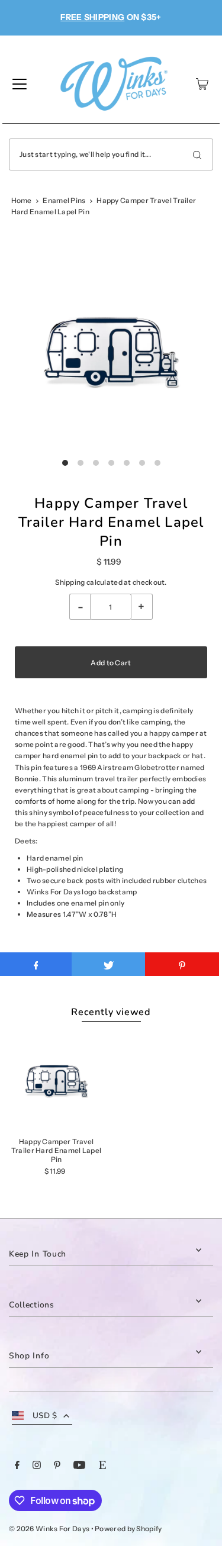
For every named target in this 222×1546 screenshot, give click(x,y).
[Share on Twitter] (109, 964)
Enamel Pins (64, 200)
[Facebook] (17, 1466)
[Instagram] (37, 1466)
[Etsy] (102, 1466)
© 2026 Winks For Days (49, 1528)
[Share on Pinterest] (182, 964)
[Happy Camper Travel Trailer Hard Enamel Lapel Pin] (56, 1080)
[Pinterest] (57, 1466)
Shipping (70, 582)
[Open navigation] (19, 84)
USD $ (45, 1415)
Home (21, 200)
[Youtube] (79, 1466)
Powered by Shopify (128, 1528)
